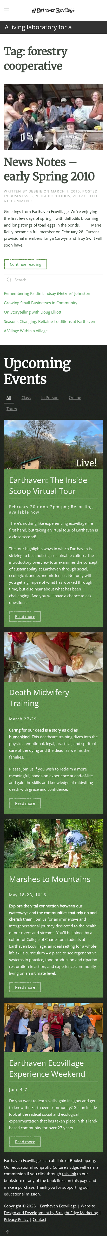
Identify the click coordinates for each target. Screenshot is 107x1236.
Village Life (85, 196)
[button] (6, 10)
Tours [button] (11, 408)
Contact (39, 1219)
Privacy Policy (16, 1219)
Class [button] (26, 397)
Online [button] (75, 397)
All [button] (8, 397)
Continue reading (25, 264)
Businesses (21, 196)
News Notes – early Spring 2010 (49, 169)
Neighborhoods (53, 196)
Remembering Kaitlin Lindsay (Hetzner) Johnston (47, 293)
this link (69, 1173)
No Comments (19, 200)
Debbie (35, 191)
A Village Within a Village (26, 330)
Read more (25, 616)
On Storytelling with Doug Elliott (32, 312)
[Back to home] (53, 10)
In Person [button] (50, 397)
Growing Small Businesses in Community (40, 302)
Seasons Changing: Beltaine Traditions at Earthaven (49, 321)
